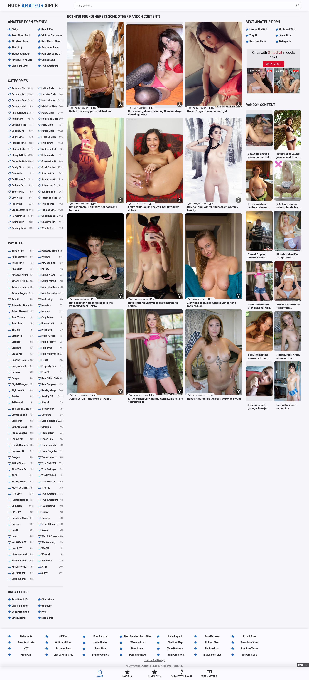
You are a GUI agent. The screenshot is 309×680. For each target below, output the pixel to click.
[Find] (297, 5)
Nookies (52, 305)
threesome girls (52, 203)
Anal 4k (22, 299)
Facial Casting (22, 432)
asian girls (22, 118)
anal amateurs (22, 112)
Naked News (52, 274)
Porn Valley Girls (52, 353)
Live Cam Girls (20, 65)
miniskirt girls (52, 106)
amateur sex (22, 100)
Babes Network (22, 311)
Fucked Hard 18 (22, 499)
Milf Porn (63, 636)
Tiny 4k (52, 487)
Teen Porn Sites (175, 654)
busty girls (22, 167)
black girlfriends (22, 142)
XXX (26, 648)
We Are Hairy (52, 542)
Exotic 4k (22, 420)
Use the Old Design (154, 660)
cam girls (22, 173)
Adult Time (22, 262)
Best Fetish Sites (50, 41)
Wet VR (52, 548)
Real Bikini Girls (52, 378)
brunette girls (22, 161)
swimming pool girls (52, 191)
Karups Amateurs (22, 560)
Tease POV (52, 438)
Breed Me (22, 353)
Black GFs (22, 335)
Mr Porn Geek (249, 654)
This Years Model (52, 481)
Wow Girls (52, 560)
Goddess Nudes (22, 517)
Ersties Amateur (21, 53)
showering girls (52, 161)
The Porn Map (175, 642)
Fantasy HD (22, 451)
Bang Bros (22, 323)
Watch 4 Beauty (52, 536)
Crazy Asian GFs (22, 366)
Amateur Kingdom (22, 280)
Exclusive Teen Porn (22, 414)
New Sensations (52, 293)
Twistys (52, 517)
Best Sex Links (257, 41)
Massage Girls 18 (52, 250)
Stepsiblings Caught (52, 420)
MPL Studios (52, 262)
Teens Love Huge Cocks (52, 457)
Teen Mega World (52, 451)
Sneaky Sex (52, 408)
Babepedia (285, 41)
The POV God (52, 475)
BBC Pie (22, 329)
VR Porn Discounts (51, 35)
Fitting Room (22, 481)
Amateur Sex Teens (22, 287)
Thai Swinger (52, 469)
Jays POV (22, 548)
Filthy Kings (22, 463)
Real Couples (52, 384)
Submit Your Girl (182, 676)
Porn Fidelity (52, 341)
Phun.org (17, 47)
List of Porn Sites (63, 654)
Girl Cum (22, 511)
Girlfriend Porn (20, 41)
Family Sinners (22, 445)
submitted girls (52, 185)
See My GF (52, 396)
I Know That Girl (258, 29)
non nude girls (52, 118)
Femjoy (22, 457)
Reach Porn (47, 29)
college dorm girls (22, 185)
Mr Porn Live (212, 648)
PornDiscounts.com (52, 53)
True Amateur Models (52, 493)
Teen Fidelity (52, 445)
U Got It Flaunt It (52, 524)
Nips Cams (47, 617)
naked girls (52, 112)
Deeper (22, 378)
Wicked (52, 554)
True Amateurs (49, 65)
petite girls (52, 130)
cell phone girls (22, 179)
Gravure (22, 524)
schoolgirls (52, 155)
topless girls (52, 209)
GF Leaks (22, 505)
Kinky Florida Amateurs (22, 566)
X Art (52, 566)
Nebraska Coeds (52, 287)
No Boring (52, 299)
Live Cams (154, 676)
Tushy (52, 511)
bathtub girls (22, 124)
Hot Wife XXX (22, 542)
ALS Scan (22, 268)
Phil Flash (52, 329)
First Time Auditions (22, 469)
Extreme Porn (63, 648)
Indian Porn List (212, 654)
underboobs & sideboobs (52, 215)
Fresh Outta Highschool (22, 487)
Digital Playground (22, 384)
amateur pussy (22, 94)
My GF (44, 611)
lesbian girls (52, 94)
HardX (22, 530)
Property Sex (52, 366)
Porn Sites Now (137, 654)
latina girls (52, 88)
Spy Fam (52, 414)
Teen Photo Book (21, 35)
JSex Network (22, 554)
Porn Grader (137, 648)
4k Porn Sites (212, 642)
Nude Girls (33, 5)
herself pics (22, 215)
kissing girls (22, 228)
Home (100, 676)
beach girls (22, 130)
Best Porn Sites (20, 611)
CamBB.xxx (48, 59)
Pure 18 (52, 372)
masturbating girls (52, 100)
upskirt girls (52, 221)
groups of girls (22, 209)
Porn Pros (52, 347)
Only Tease (52, 317)
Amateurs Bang (50, 47)
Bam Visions (22, 317)
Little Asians (22, 578)
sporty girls (52, 173)
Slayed (52, 402)
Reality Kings (52, 390)
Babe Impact (175, 636)
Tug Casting (52, 505)
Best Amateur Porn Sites (137, 636)
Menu (301, 665)
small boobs (52, 167)
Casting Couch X (22, 359)
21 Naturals (22, 250)
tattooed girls (52, 197)
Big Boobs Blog (100, 654)
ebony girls (22, 191)
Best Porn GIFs (20, 599)
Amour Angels (22, 293)
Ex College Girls (22, 408)
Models (127, 676)
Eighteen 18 (22, 390)
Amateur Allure (22, 274)
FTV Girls (22, 493)
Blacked (22, 341)
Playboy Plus (52, 335)
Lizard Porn (249, 636)
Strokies (52, 426)
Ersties (22, 396)
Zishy (15, 29)
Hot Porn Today (249, 648)
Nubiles (52, 311)
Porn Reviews (212, 636)
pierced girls (52, 136)
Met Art (52, 256)
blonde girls (22, 149)
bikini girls (22, 136)
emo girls (22, 197)
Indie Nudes (100, 642)
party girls (52, 124)
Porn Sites (100, 648)
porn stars (52, 142)
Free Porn (26, 654)
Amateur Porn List (22, 59)
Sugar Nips (285, 35)
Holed (22, 536)
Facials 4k (22, 438)
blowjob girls (22, 155)
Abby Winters (22, 256)
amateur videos (22, 106)
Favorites (22, 203)
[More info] (120, 104)
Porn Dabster (100, 636)
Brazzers (22, 347)
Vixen (52, 530)
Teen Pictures (175, 648)
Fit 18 (22, 475)
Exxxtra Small (22, 426)
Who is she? (52, 228)
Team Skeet (52, 432)
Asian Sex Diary (22, 305)
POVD (52, 359)
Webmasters (209, 676)
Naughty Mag (52, 280)
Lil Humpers (22, 572)
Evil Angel (22, 402)
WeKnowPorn (137, 642)
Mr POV (52, 268)
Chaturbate (47, 599)
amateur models (22, 88)
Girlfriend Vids (287, 29)
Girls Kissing (19, 617)
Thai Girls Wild (52, 463)
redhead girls (52, 149)
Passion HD (52, 323)
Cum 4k (22, 372)
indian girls (22, 221)
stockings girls (52, 179)
